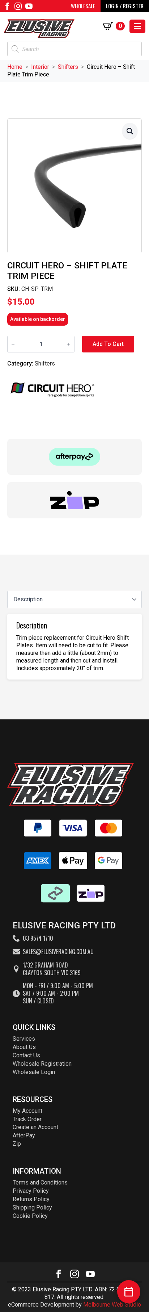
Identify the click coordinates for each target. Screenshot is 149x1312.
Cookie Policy (30, 1215)
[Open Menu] (137, 26)
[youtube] (29, 6)
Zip (17, 1143)
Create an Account (35, 1127)
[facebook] (7, 6)
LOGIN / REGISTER (125, 6)
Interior (40, 66)
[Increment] (69, 344)
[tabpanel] (74, 646)
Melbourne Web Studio (112, 1304)
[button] (129, 131)
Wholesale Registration (42, 1063)
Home (14, 66)
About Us (24, 1047)
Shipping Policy (32, 1207)
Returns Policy (31, 1199)
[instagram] (18, 6)
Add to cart (108, 343)
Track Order (27, 1119)
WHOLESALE (83, 6)
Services (24, 1038)
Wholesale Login (34, 1072)
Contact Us (26, 1055)
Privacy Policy (31, 1190)
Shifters (68, 66)
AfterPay (24, 1135)
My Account (27, 1110)
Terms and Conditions (40, 1182)
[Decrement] (13, 344)
